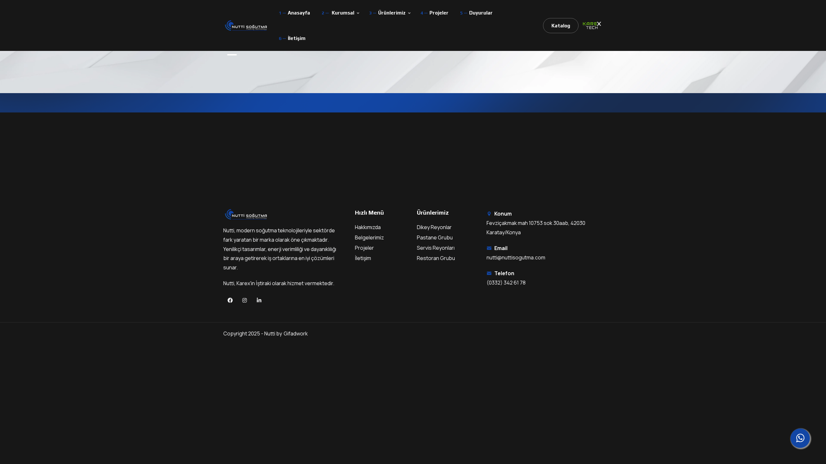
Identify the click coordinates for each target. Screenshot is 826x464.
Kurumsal (343, 12)
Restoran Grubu (436, 258)
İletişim (297, 38)
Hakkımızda (368, 227)
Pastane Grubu (435, 237)
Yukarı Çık (14, 233)
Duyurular (481, 12)
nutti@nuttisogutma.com (516, 257)
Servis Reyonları (436, 247)
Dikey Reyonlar (434, 227)
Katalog (560, 25)
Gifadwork (296, 333)
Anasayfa (299, 12)
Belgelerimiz (369, 237)
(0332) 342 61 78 (506, 282)
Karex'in (246, 283)
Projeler (438, 12)
